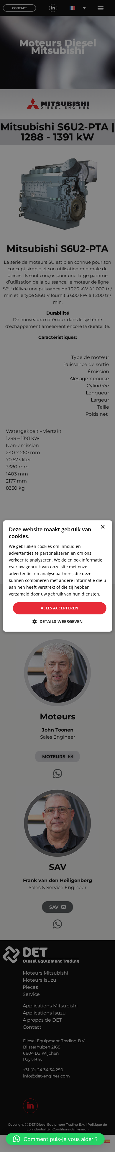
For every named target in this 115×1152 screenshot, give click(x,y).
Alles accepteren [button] (59, 608)
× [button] (102, 527)
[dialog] (57, 576)
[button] (55, 1139)
